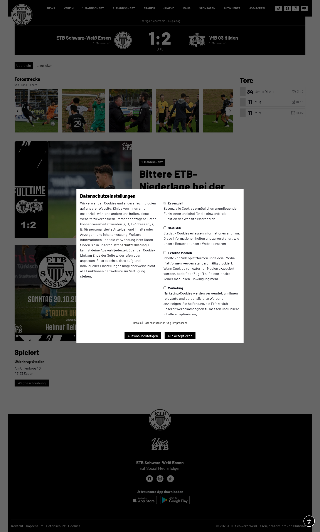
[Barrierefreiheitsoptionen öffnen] (309, 521)
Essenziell (175, 203)
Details (137, 323)
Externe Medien (179, 253)
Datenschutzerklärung (130, 245)
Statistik (174, 228)
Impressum (180, 323)
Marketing (175, 288)
